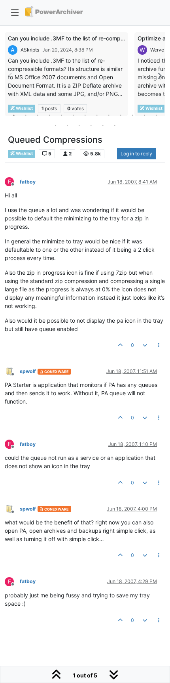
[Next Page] (159, 76)
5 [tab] (61, 115)
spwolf (28, 371)
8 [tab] (97, 115)
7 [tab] (85, 115)
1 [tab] (14, 115)
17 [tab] (91, 125)
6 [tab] (73, 115)
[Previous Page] (11, 76)
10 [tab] (121, 115)
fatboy (28, 182)
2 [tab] (26, 115)
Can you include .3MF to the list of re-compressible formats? (87, 38)
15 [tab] (67, 125)
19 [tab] (115, 125)
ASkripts (30, 50)
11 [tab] (132, 115)
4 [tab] (49, 115)
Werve (157, 50)
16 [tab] (79, 125)
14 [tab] (55, 125)
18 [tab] (103, 125)
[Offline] (12, 370)
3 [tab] (38, 115)
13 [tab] (156, 115)
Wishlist (24, 153)
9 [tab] (109, 115)
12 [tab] (144, 115)
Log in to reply (136, 154)
